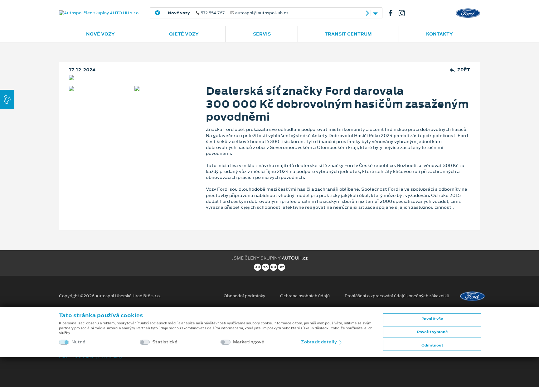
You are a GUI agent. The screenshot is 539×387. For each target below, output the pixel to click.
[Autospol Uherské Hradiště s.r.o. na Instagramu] (404, 13)
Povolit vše (432, 318)
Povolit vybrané (432, 331)
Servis (262, 34)
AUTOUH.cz (295, 258)
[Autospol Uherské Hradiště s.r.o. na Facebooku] (393, 13)
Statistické (164, 342)
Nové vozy (100, 34)
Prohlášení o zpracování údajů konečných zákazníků (397, 296)
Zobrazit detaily (319, 342)
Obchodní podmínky (244, 296)
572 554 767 (228, 13)
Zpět (463, 70)
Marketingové (248, 342)
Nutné (78, 342)
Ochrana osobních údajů (305, 296)
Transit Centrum (348, 34)
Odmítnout (432, 345)
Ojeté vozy (184, 34)
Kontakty (439, 34)
